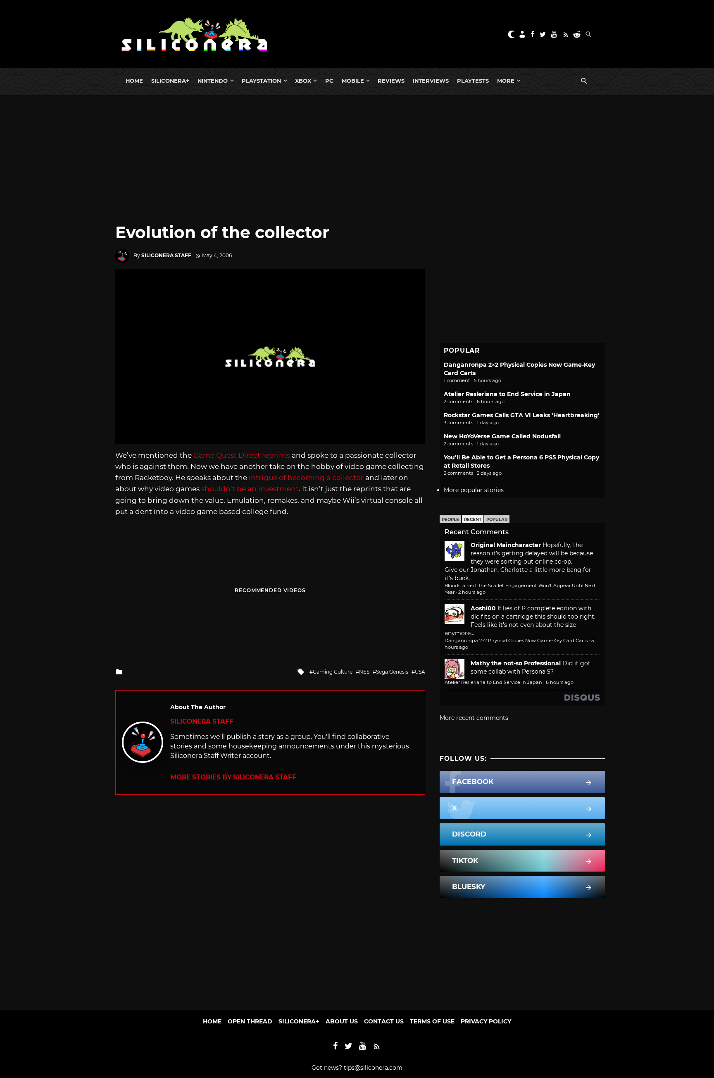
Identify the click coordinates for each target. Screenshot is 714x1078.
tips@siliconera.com (373, 1067)
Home (134, 80)
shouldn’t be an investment (250, 489)
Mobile (353, 80)
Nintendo (213, 80)
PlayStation (261, 80)
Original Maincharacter (506, 545)
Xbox (303, 80)
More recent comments (474, 718)
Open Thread (250, 1021)
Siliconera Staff (166, 255)
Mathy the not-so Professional (516, 663)
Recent (472, 519)
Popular (496, 519)
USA (420, 672)
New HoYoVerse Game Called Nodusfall (502, 436)
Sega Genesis (392, 672)
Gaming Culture (332, 672)
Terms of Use (432, 1021)
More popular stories (474, 490)
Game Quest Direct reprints (241, 455)
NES (364, 672)
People (450, 519)
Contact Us (384, 1021)
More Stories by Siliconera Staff (233, 777)
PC (329, 80)
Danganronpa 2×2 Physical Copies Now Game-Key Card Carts (516, 640)
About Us (342, 1021)
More (505, 80)
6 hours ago (560, 682)
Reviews (391, 80)
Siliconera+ (170, 80)
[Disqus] (270, 898)
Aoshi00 (483, 608)
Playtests (473, 80)
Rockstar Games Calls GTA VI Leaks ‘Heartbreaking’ (522, 415)
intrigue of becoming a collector (306, 477)
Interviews (431, 80)
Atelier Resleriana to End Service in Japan (507, 394)
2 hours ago (472, 592)
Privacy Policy (486, 1021)
